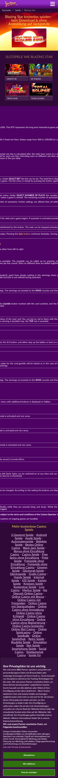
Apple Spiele (33, 538)
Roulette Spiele (20, 642)
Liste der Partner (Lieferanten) (17, 747)
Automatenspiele (22, 541)
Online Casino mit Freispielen (26, 602)
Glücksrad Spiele (33, 570)
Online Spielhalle (29, 634)
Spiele (18, 10)
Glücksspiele (18, 574)
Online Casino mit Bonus (28, 596)
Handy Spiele (22, 577)
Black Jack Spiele (34, 548)
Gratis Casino (37, 574)
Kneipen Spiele (33, 583)
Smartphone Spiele (24, 648)
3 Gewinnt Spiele (22, 535)
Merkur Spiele (31, 590)
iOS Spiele (28, 580)
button (24, 234)
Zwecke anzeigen (29, 772)
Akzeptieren (29, 755)
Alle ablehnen (29, 764)
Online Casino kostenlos (28, 626)
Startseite (6, 10)
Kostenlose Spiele (25, 587)
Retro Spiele (36, 639)
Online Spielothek (26, 637)
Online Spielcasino (31, 631)
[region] (29, 717)
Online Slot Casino (23, 629)
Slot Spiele (33, 645)
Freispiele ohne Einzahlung (27, 563)
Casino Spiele (30, 554)
